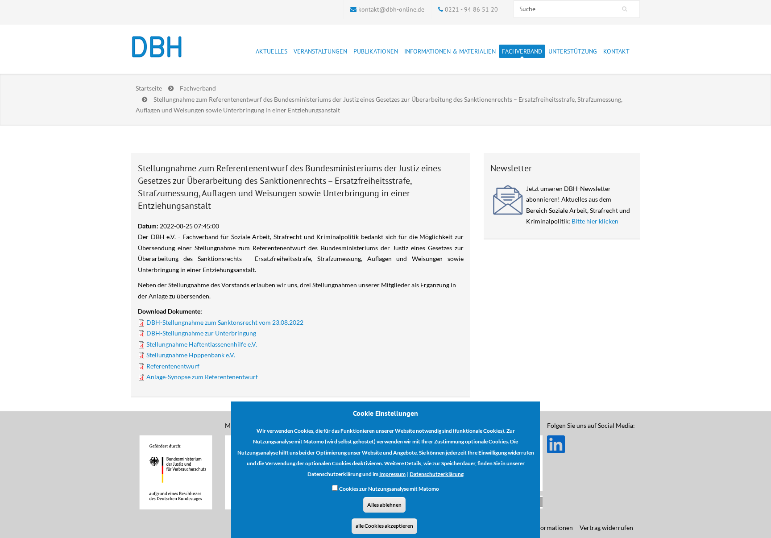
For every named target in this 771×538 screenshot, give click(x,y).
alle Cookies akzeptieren (384, 525)
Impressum (392, 474)
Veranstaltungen (320, 51)
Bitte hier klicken (595, 221)
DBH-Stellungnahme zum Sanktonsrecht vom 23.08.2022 (224, 322)
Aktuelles (271, 51)
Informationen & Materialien (450, 51)
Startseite (149, 88)
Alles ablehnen (384, 504)
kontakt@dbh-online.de (391, 9)
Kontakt (616, 51)
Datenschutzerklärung (437, 474)
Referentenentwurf (172, 366)
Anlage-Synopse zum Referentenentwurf (202, 377)
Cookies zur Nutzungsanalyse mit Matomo (389, 488)
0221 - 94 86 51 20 (471, 9)
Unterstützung (572, 51)
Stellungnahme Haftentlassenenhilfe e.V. (201, 344)
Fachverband (522, 51)
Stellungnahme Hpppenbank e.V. (190, 355)
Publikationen (375, 51)
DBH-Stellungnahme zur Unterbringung (201, 333)
